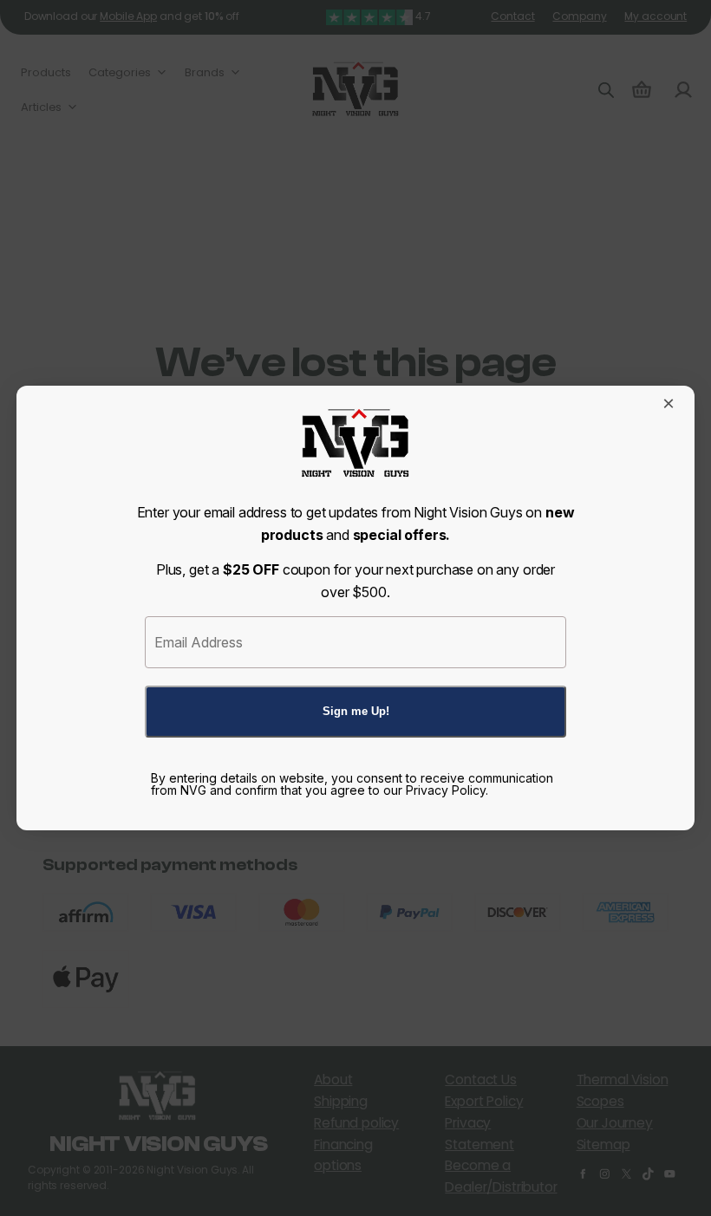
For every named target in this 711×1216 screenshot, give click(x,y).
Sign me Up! (356, 711)
